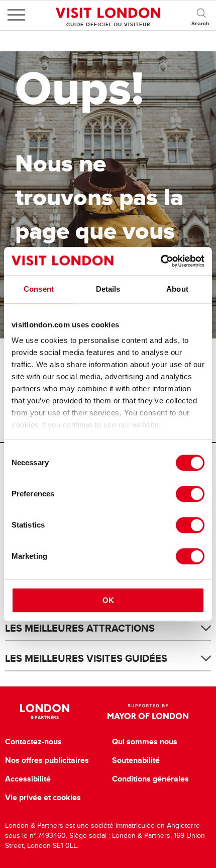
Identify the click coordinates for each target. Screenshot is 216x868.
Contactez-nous (33, 741)
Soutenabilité (136, 760)
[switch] (190, 494)
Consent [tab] (39, 289)
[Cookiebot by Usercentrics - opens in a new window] (160, 261)
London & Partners (45, 711)
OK (108, 600)
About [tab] (177, 289)
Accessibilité (28, 779)
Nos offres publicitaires (47, 760)
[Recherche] (201, 15)
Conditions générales (150, 779)
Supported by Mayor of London (147, 711)
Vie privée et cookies (43, 797)
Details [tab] (108, 289)
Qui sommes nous (144, 741)
